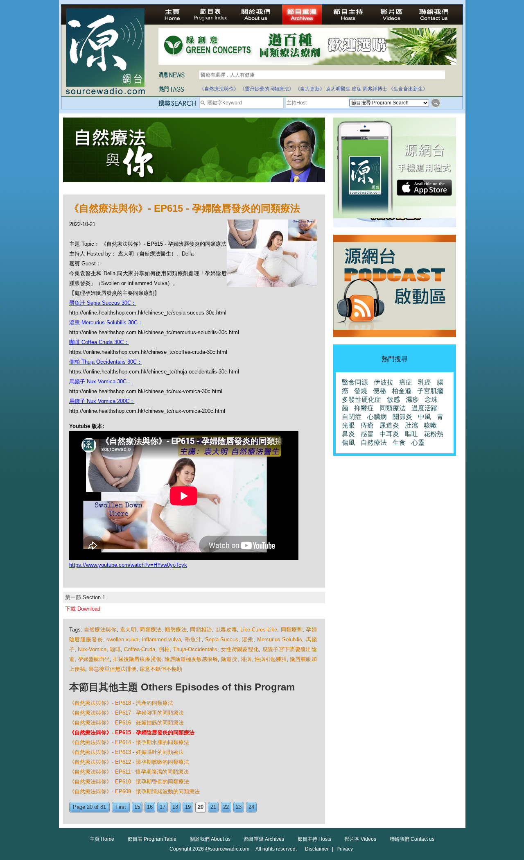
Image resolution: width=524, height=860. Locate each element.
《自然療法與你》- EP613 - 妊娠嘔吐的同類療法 (126, 752)
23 (239, 807)
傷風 (348, 442)
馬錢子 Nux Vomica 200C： (102, 401)
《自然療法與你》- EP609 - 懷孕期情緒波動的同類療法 (134, 791)
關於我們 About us (210, 839)
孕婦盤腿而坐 (94, 659)
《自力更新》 (310, 89)
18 (175, 807)
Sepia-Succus (221, 639)
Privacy (345, 849)
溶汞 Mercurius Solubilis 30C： (106, 322)
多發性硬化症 (361, 399)
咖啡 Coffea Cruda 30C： (99, 342)
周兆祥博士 (375, 89)
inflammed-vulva (161, 639)
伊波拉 (383, 382)
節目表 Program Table (152, 839)
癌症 (356, 89)
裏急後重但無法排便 (112, 669)
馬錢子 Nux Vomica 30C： (100, 381)
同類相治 (201, 630)
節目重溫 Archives (264, 839)
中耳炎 (389, 433)
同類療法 (150, 630)
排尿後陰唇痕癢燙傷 (137, 659)
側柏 (164, 649)
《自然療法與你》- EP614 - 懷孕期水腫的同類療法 (129, 742)
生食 (399, 442)
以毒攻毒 (226, 630)
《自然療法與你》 (219, 89)
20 (200, 807)
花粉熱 (433, 433)
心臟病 (377, 416)
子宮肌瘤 (430, 390)
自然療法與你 (100, 630)
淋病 (246, 659)
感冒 (367, 433)
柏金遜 (401, 390)
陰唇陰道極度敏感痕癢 (191, 659)
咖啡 (115, 649)
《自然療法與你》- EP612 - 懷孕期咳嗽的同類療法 (129, 762)
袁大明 (128, 630)
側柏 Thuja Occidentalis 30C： (105, 362)
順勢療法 (176, 630)
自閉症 (351, 416)
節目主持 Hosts (314, 839)
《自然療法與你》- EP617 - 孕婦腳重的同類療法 (126, 713)
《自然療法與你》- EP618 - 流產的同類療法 (121, 703)
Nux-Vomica (92, 649)
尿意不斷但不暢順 (161, 669)
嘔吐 (411, 433)
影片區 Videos (360, 839)
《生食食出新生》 (408, 89)
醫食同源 (355, 382)
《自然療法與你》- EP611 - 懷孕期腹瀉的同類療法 (129, 772)
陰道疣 (229, 659)
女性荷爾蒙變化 (240, 649)
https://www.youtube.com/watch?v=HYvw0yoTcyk (128, 565)
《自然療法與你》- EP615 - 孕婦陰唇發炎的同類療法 (131, 732)
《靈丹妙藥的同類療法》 (267, 89)
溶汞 (247, 639)
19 (188, 807)
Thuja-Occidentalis (195, 649)
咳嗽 (430, 425)
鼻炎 (348, 433)
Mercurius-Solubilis (279, 639)
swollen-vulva (122, 639)
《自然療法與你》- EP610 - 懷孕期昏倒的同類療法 (129, 782)
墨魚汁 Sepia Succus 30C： (102, 303)
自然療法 (374, 442)
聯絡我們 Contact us (412, 839)
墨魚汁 (193, 639)
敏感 (393, 399)
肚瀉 (411, 425)
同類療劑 (292, 630)
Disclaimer (317, 849)
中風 (424, 416)
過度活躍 (424, 408)
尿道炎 (389, 425)
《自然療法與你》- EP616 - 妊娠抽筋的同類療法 (126, 723)
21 (213, 807)
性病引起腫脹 (271, 659)
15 (137, 807)
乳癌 (424, 382)
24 (251, 807)
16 (150, 807)
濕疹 (412, 399)
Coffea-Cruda (139, 649)
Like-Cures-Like (258, 630)
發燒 (360, 390)
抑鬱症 (364, 408)
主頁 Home (102, 839)
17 (162, 807)
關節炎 (402, 416)
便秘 (379, 390)
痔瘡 (367, 425)
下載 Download (82, 609)
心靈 (418, 442)
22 (226, 807)
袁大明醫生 (338, 89)
